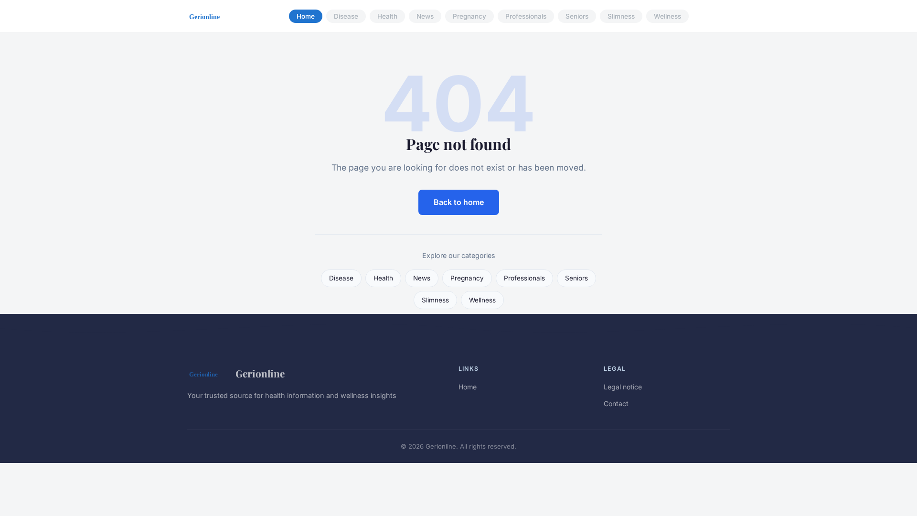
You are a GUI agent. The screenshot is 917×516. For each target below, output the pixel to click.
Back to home (459, 202)
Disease (346, 16)
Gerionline (260, 373)
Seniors (576, 16)
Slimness (621, 16)
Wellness (667, 16)
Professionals (525, 16)
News (425, 16)
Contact (616, 403)
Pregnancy (469, 16)
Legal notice (623, 387)
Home (306, 16)
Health (387, 16)
